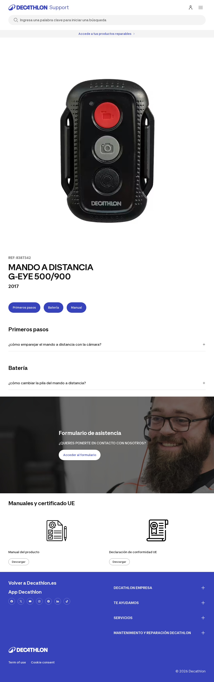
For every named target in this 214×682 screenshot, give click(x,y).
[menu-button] (201, 8)
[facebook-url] (11, 601)
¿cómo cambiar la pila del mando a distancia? (47, 383)
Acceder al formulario (79, 455)
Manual (76, 307)
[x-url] (21, 601)
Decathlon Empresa (133, 588)
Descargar (18, 561)
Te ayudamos (126, 603)
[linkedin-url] (57, 601)
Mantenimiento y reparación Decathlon (152, 633)
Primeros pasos (24, 307)
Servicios (123, 618)
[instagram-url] (39, 601)
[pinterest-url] (48, 601)
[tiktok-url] (67, 601)
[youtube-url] (30, 601)
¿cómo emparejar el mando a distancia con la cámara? (54, 344)
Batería (53, 307)
